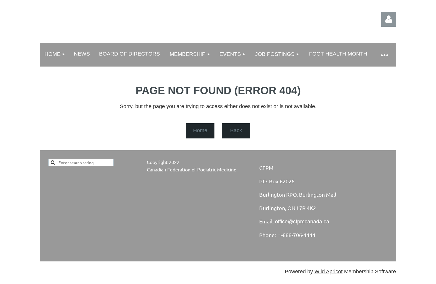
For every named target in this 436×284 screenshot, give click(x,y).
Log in (388, 19)
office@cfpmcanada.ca (302, 222)
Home (200, 130)
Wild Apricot (328, 271)
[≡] (384, 55)
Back (236, 130)
